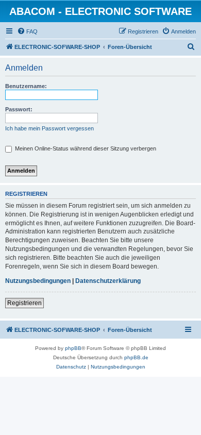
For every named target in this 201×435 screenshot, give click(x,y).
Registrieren (24, 303)
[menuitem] (27, 31)
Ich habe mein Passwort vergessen (49, 128)
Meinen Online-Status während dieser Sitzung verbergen (84, 148)
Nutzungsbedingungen (38, 281)
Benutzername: (26, 86)
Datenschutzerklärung (108, 281)
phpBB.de (136, 357)
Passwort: (18, 109)
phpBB (73, 348)
